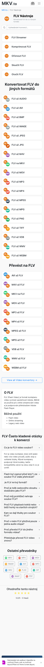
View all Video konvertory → (22, 380)
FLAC (23, 570)
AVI (23, 564)
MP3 (35, 564)
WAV (8, 570)
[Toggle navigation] (39, 3)
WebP (16, 576)
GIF (36, 570)
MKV (8, 558)
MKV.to (5, 10)
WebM (9, 564)
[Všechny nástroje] (33, 3)
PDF (29, 576)
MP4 (22, 558)
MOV (35, 558)
